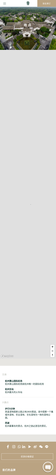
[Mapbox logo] (7, 356)
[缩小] (52, 351)
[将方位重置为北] (52, 355)
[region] (28, 204)
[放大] (52, 347)
